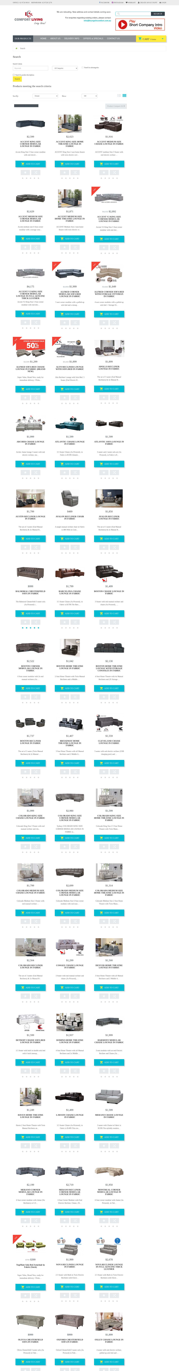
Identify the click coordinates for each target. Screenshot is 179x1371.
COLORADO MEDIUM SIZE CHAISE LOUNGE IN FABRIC (30, 898)
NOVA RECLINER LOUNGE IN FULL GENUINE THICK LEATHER (109, 1276)
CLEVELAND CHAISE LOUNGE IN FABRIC (109, 747)
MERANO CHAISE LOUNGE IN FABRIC (109, 1124)
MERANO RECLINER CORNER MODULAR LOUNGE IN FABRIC (70, 1201)
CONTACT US (113, 38)
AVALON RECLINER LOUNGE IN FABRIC (109, 521)
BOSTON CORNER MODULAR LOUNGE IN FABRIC (30, 673)
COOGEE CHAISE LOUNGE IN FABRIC (70, 973)
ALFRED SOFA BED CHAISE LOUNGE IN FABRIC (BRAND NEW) (30, 371)
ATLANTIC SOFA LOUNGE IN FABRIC (109, 445)
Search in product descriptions (24, 75)
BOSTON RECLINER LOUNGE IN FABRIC (30, 747)
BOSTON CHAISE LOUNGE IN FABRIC (109, 596)
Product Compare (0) (115, 106)
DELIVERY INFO (71, 38)
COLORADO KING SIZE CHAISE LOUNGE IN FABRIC (30, 823)
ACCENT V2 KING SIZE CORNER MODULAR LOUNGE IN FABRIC (109, 219)
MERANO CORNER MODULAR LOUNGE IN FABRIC (30, 1201)
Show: (64, 96)
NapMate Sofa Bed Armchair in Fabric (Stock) (30, 1276)
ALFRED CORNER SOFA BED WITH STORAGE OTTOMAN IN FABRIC (109, 295)
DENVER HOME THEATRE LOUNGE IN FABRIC (109, 973)
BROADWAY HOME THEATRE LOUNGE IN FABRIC (69, 748)
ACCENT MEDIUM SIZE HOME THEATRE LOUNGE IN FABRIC (70, 219)
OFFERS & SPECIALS (93, 38)
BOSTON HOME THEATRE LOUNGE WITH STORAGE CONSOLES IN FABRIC (109, 673)
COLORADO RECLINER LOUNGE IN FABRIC (30, 973)
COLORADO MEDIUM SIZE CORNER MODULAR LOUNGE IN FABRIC (70, 899)
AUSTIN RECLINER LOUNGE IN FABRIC (30, 521)
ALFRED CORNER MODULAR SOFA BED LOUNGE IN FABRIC (70, 295)
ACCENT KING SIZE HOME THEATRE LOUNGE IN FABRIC (70, 144)
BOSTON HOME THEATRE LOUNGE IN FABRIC (69, 672)
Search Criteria (17, 64)
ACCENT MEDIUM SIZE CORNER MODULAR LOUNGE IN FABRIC (30, 219)
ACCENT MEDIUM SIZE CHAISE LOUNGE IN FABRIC (109, 143)
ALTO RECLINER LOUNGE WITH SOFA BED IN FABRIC (70, 370)
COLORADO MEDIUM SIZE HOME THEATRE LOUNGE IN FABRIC (109, 899)
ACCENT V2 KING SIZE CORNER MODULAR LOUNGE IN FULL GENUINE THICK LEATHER (30, 296)
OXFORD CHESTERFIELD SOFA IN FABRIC (70, 1351)
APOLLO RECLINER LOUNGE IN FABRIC (109, 369)
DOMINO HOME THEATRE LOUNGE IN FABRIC (69, 1049)
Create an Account (148, 3)
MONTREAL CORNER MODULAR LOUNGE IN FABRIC (109, 1201)
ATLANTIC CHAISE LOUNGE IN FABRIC (70, 445)
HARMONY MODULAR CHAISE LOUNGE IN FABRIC (109, 1049)
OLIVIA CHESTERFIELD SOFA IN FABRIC (30, 1351)
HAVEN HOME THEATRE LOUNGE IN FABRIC (30, 1124)
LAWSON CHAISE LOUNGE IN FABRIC (70, 1124)
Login (163, 3)
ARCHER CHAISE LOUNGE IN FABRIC (30, 445)
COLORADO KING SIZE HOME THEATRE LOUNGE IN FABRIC (109, 824)
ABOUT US (55, 38)
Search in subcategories (91, 67)
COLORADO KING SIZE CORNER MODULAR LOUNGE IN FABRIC (70, 824)
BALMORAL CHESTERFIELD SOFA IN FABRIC (30, 596)
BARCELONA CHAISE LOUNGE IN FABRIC (70, 596)
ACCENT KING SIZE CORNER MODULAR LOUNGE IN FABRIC (30, 144)
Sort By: (16, 96)
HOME (43, 38)
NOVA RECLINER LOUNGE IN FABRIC (70, 1275)
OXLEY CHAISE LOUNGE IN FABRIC (109, 1351)
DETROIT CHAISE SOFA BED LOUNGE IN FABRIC (30, 1049)
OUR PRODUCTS (23, 38)
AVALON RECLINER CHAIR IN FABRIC (70, 521)
